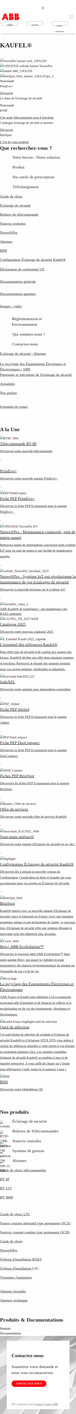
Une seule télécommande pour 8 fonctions (27, 117)
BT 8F (5, 1179)
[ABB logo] (10, 16)
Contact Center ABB (46, 1404)
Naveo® (8, 233)
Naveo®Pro (8, 1250)
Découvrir (6, 93)
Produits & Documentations (60, 23)
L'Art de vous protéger (14, 142)
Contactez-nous (29, 1383)
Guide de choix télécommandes (23, 1170)
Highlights (10, 24)
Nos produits (35, 24)
